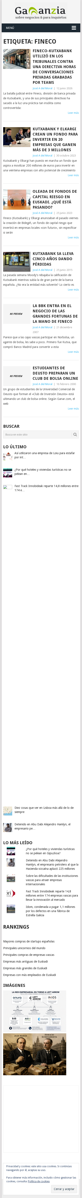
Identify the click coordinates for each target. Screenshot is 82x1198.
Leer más (73, 112)
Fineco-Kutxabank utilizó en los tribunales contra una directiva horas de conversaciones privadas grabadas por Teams (54, 67)
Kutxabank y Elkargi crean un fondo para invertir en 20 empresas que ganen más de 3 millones (55, 139)
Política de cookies (39, 1181)
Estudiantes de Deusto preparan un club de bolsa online (55, 373)
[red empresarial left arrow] (34, 1031)
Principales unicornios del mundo (24, 948)
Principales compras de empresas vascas (28, 954)
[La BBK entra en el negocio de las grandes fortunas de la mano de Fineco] (16, 314)
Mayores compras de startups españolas (28, 941)
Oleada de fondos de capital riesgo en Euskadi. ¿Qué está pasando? (55, 199)
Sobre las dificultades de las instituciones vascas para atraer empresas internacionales (52, 880)
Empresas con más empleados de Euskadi (29, 975)
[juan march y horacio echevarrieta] (34, 1074)
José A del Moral (42, 88)
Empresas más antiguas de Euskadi (25, 961)
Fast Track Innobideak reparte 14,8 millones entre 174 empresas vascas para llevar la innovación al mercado (52, 895)
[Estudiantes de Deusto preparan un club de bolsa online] (16, 376)
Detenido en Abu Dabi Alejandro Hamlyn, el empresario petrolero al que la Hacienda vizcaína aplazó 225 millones (52, 864)
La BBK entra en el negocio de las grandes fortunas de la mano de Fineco (55, 314)
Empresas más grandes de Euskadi (25, 968)
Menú (10, 28)
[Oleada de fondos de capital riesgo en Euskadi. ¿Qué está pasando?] (16, 199)
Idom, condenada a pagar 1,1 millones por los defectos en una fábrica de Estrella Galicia (50, 911)
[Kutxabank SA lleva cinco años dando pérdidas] (16, 262)
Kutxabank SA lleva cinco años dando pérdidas (53, 258)
